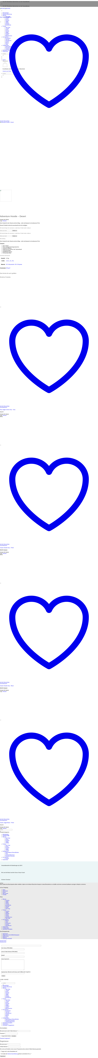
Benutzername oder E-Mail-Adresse (9, 1031)
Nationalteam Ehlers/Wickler (12, 852)
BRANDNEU (6, 13)
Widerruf (5, 937)
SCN (6, 853)
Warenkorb (5, 891)
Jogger (7, 21)
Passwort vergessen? (5, 1038)
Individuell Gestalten (7, 929)
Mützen (7, 920)
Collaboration (6, 928)
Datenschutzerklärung (12, 1053)
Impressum (5, 933)
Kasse (4, 892)
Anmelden (14, 1036)
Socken (7, 858)
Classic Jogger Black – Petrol (7, 822)
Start (1, 17)
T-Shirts (7, 842)
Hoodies (9, 17)
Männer (4, 15)
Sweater (7, 20)
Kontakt (4, 894)
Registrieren (3, 1056)
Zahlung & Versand (7, 938)
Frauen (4, 844)
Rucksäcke (8, 923)
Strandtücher (8, 925)
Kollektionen (6, 851)
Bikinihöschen (8, 917)
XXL (13, 260)
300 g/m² (8, 268)
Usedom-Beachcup (7, 14)
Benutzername (4, 1044)
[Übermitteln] (0, 831)
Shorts (6, 19)
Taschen (7, 1012)
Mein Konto (5, 893)
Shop (4, 889)
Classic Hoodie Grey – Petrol (7, 547)
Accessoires (5, 857)
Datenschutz (6, 936)
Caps (6, 922)
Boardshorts (8, 905)
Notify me (15, 230)
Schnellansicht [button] (3, 407)
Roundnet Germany (10, 856)
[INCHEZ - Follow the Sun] (5, 8)
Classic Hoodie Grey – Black (7, 685)
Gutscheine (5, 859)
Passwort (2, 1033)
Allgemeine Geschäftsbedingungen (11, 934)
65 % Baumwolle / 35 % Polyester (14, 264)
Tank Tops (7, 838)
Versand (4, 220)
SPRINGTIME (6, 835)
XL (10, 260)
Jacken (7, 902)
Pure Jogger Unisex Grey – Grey (7, 409)
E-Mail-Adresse (4, 1046)
